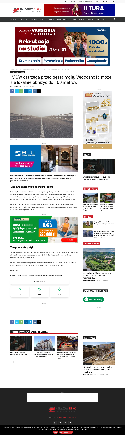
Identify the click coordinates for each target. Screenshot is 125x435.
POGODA (22, 72)
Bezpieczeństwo (87, 364)
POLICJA (12, 19)
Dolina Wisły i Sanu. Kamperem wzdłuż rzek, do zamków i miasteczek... (97, 275)
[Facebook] (103, 1)
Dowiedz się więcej (66, 432)
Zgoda (55, 432)
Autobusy (102, 202)
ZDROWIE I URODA (91, 244)
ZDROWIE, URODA (77, 19)
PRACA (87, 155)
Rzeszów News (17, 86)
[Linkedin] (26, 91)
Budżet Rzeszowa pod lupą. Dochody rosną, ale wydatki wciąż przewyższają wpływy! (43, 354)
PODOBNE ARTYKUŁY (20, 332)
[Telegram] (30, 91)
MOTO (50, 19)
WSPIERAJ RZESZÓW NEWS (95, 291)
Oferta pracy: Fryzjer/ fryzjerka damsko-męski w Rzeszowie (96, 178)
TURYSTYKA (100, 19)
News (17, 72)
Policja (87, 217)
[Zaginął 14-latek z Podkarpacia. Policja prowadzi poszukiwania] (88, 224)
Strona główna (14, 69)
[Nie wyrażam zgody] (123, 430)
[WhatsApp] (21, 91)
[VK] (35, 91)
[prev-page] (11, 362)
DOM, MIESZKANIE (62, 19)
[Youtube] (113, 1)
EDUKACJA (90, 19)
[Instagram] (106, 1)
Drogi (85, 202)
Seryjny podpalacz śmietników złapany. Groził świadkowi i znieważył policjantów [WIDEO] (104, 233)
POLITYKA (33, 19)
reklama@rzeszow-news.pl (67, 417)
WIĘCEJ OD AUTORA (39, 332)
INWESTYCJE (89, 338)
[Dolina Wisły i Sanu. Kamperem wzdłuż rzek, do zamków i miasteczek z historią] (99, 259)
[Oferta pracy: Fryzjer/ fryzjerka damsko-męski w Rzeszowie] (21, 343)
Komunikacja (90, 189)
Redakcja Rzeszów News (89, 374)
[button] (114, 19)
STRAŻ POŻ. (22, 19)
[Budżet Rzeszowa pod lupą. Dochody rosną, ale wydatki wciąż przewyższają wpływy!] (44, 343)
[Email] (39, 91)
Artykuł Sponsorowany (89, 280)
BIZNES (42, 19)
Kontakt (97, 1)
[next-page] (14, 362)
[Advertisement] (44, 307)
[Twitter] (109, 1)
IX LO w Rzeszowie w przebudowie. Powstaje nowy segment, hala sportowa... (99, 369)
